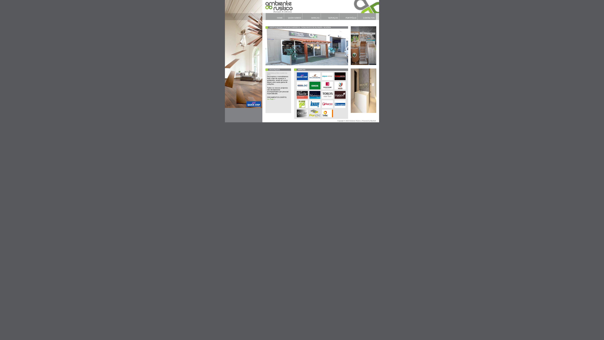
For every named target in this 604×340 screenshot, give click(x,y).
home (280, 18)
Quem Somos (294, 18)
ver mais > (271, 99)
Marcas (315, 18)
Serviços (333, 18)
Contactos (369, 18)
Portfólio (351, 18)
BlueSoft (373, 121)
